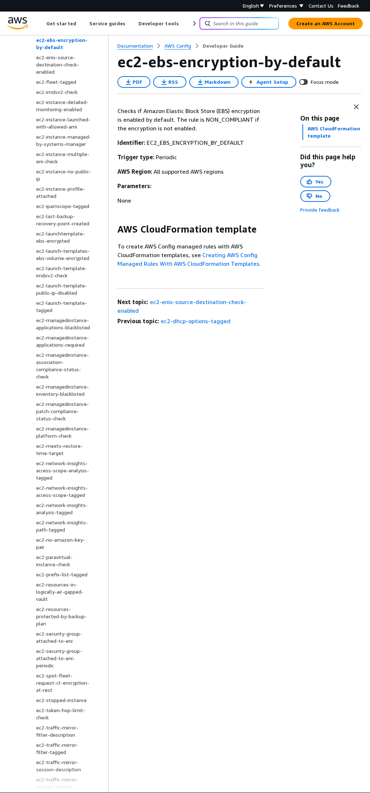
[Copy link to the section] (111, 229)
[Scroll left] (41, 23)
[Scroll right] (193, 23)
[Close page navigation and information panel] (356, 107)
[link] (223, 45)
